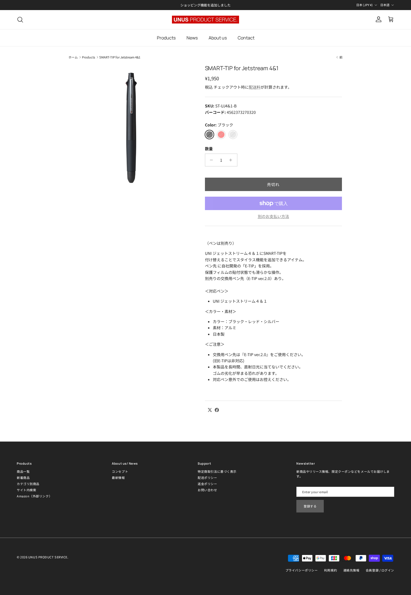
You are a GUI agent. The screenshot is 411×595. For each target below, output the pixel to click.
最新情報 (118, 477)
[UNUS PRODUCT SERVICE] (205, 19)
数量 (209, 148)
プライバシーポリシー (301, 570)
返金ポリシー (207, 483)
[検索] (20, 19)
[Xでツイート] (210, 410)
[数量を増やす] (232, 160)
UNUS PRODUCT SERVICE (47, 557)
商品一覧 (23, 471)
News (192, 38)
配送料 (255, 87)
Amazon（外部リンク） (34, 496)
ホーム (73, 57)
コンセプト (120, 471)
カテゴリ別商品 (28, 483)
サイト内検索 (26, 490)
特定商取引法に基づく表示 (217, 471)
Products (166, 38)
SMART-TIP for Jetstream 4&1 (119, 57)
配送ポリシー (207, 477)
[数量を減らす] (210, 160)
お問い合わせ (207, 490)
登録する (310, 506)
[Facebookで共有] (217, 410)
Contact (246, 38)
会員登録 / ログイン (380, 570)
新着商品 (23, 477)
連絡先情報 (351, 570)
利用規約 (330, 570)
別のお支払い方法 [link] (273, 216)
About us (218, 38)
